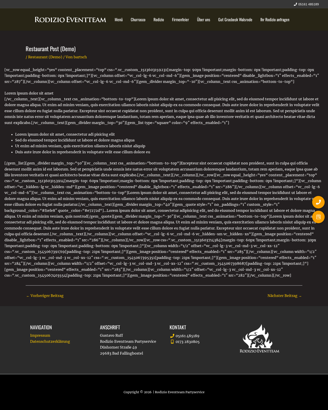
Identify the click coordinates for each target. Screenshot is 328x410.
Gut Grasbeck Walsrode (235, 19)
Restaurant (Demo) (45, 57)
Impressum (40, 335)
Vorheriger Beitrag (45, 295)
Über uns (203, 19)
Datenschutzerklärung (50, 341)
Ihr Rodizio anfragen (274, 19)
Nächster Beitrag (285, 295)
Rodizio (159, 19)
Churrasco (138, 19)
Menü (119, 19)
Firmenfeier (180, 19)
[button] (318, 217)
